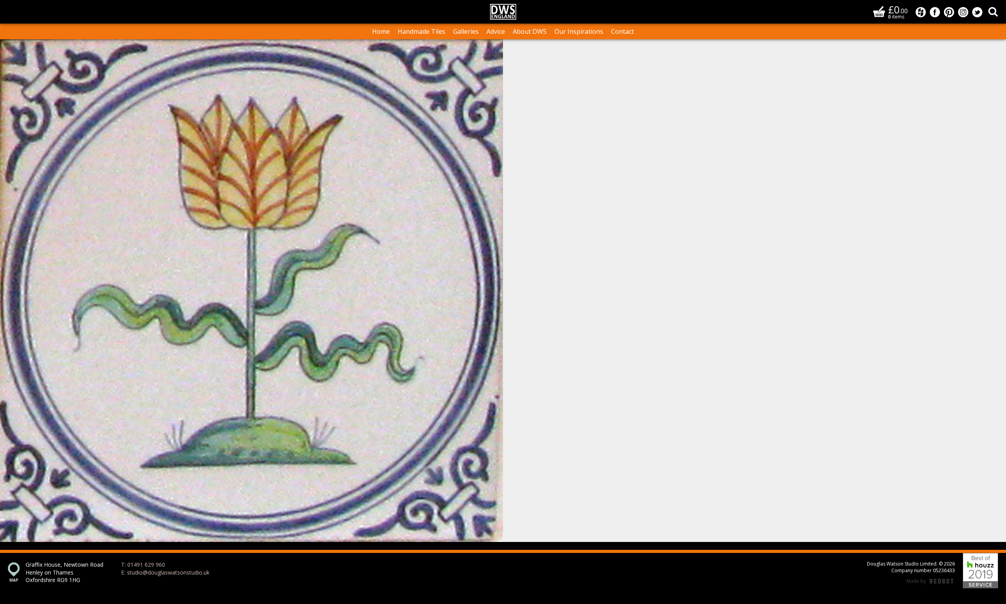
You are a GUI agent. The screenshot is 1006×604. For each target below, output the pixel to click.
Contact (622, 31)
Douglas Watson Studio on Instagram (963, 12)
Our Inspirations (578, 31)
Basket (879, 11)
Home (381, 31)
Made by (930, 581)
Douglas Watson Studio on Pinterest (949, 12)
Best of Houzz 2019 (980, 570)
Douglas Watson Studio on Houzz (921, 12)
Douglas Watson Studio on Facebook (935, 12)
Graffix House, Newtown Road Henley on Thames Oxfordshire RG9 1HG (64, 572)
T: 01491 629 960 (143, 564)
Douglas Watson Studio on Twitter (977, 12)
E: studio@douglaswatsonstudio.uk (165, 572)
